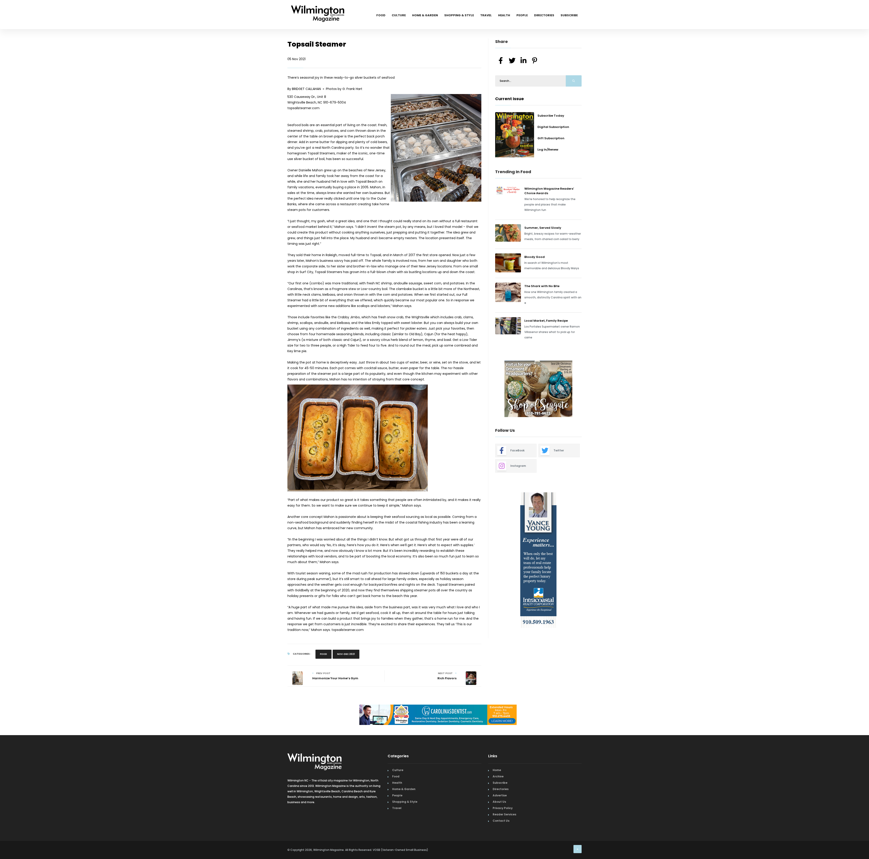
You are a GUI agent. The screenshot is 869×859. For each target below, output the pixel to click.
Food (380, 15)
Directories (544, 15)
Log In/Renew (547, 149)
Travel (486, 15)
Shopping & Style (459, 15)
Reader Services (504, 814)
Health (504, 15)
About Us (499, 802)
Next (585, 389)
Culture (399, 15)
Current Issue (509, 98)
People (522, 15)
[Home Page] (317, 8)
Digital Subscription (553, 127)
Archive (498, 776)
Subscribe (569, 15)
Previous (485, 389)
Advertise (500, 795)
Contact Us (501, 821)
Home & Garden (425, 15)
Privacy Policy (503, 808)
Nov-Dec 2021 (346, 654)
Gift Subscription (550, 138)
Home (497, 770)
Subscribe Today (550, 115)
